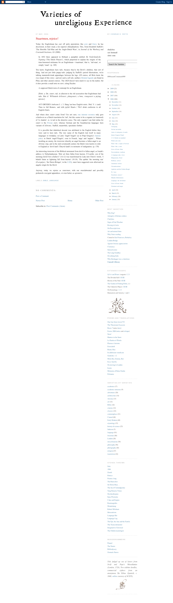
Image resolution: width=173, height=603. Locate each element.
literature (110, 435)
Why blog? (111, 213)
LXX (69, 162)
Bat (122, 358)
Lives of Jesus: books (117, 183)
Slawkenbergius (112, 494)
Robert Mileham (113, 509)
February (115, 196)
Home (70, 200)
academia (110, 386)
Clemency (111, 246)
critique (126, 331)
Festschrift (111, 346)
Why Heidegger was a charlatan (118, 259)
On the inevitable (116, 129)
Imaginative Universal (115, 527)
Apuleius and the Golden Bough (120, 169)
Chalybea (110, 219)
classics (110, 411)
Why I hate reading (114, 234)
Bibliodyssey (112, 549)
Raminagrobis (112, 503)
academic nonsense (114, 389)
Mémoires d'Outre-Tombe (116, 371)
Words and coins (116, 141)
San (116, 237)
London (110, 438)
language (54, 180)
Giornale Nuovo (112, 552)
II (121, 277)
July (113, 118)
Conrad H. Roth (119, 34)
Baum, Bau (111, 349)
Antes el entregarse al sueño (119, 132)
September (115, 111)
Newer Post (40, 200)
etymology (111, 423)
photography (111, 447)
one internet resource (86, 114)
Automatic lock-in (116, 163)
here (119, 328)
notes (118, 331)
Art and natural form (114, 231)
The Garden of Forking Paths (117, 283)
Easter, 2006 (111, 331)
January (114, 199)
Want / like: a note (116, 146)
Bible (45, 180)
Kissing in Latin (113, 225)
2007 (112, 95)
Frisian (50, 122)
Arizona (110, 398)
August (114, 114)
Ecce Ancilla (112, 361)
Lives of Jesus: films (117, 149)
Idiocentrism (111, 512)
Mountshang (111, 506)
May (113, 124)
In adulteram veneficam (115, 352)
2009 (112, 88)
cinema (110, 408)
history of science (113, 426)
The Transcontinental (114, 524)
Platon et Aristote (113, 343)
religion (110, 451)
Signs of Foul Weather (115, 222)
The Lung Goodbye (114, 252)
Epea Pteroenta (112, 497)
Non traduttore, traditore (118, 152)
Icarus (109, 368)
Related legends (87, 78)
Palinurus (110, 374)
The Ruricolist (112, 481)
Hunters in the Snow (114, 337)
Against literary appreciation (117, 243)
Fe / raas (113, 172)
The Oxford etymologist (115, 530)
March (114, 193)
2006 (112, 99)
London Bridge (112, 240)
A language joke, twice (118, 155)
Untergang (114, 126)
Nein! (109, 334)
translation (111, 454)
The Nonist (111, 546)
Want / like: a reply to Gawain (120, 143)
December (115, 102)
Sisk (108, 466)
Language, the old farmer (118, 180)
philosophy (111, 444)
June (113, 121)
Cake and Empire (113, 500)
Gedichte (110, 355)
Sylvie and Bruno (113, 274)
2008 (112, 92)
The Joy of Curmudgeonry (116, 487)
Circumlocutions (116, 166)
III (123, 277)
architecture (111, 395)
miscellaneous (112, 441)
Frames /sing (111, 478)
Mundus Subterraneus (117, 178)
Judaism (110, 429)
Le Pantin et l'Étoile (114, 340)
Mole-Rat (110, 358)
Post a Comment (42, 196)
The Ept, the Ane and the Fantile (118, 521)
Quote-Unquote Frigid (117, 135)
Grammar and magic (117, 186)
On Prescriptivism (113, 228)
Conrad (109, 417)
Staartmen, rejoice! (47, 38)
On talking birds (113, 256)
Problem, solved (115, 161)
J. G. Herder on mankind (118, 138)
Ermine (117, 358)
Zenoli (109, 472)
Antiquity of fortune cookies (117, 216)
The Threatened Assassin (116, 325)
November (115, 105)
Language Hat (112, 515)
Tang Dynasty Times (114, 491)
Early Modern (112, 420)
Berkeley (128, 237)
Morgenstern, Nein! (116, 158)
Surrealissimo (112, 249)
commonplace (112, 414)
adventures (111, 392)
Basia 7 (110, 328)
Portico (109, 475)
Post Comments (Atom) (55, 206)
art (108, 401)
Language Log (112, 518)
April (113, 190)
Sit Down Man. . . (113, 484)
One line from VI (115, 322)
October (114, 108)
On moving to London (114, 365)
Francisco (121, 237)
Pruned (109, 543)
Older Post (99, 200)
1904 (109, 469)
